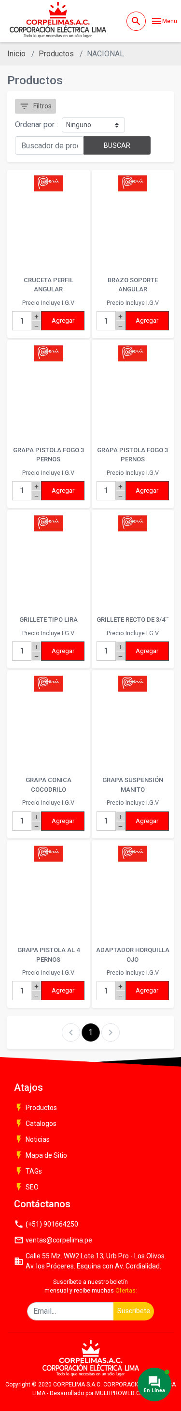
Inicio (16, 53)
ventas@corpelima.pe (53, 1240)
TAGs (28, 1171)
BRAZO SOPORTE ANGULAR (133, 284)
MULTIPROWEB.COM (122, 1393)
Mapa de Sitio (40, 1155)
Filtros (35, 106)
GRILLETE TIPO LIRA (48, 619)
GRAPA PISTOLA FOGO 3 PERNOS (48, 454)
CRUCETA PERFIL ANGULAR (48, 284)
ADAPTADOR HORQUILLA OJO (132, 954)
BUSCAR (117, 145)
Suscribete (133, 1311)
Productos (56, 53)
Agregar (63, 320)
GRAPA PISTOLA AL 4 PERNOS (48, 954)
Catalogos (35, 1123)
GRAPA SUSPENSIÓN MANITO (132, 784)
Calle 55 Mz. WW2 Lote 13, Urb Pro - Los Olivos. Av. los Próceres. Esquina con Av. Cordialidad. (90, 1261)
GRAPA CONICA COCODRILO (48, 784)
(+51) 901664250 (46, 1224)
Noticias (32, 1139)
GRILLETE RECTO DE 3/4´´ (133, 619)
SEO (26, 1187)
